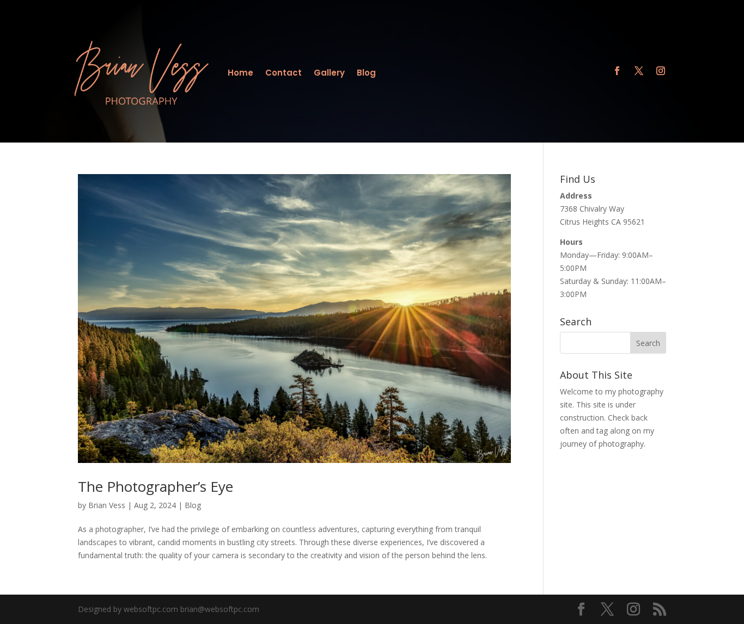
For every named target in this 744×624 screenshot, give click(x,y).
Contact (283, 73)
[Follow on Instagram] (660, 70)
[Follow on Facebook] (617, 70)
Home (240, 73)
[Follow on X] (639, 70)
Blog (366, 73)
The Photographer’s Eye (155, 486)
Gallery (329, 73)
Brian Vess (106, 505)
